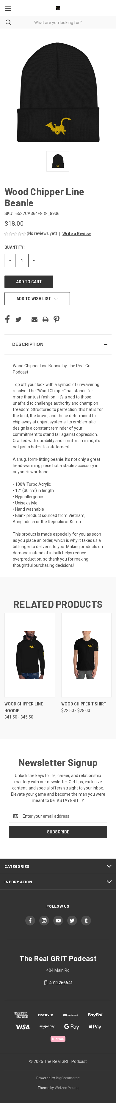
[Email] (34, 319)
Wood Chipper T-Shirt (83, 704)
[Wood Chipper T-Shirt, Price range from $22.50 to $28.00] (86, 655)
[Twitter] (18, 319)
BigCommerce (68, 1078)
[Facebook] (7, 319)
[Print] (45, 319)
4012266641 (61, 982)
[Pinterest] (56, 319)
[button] (74, 233)
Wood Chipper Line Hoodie (23, 707)
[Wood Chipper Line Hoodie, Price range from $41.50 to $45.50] (30, 655)
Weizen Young (67, 1088)
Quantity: (14, 247)
